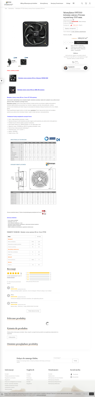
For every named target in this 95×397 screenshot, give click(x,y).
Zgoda (91, 393)
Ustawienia (78, 393)
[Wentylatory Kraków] (33, 171)
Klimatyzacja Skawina (53, 379)
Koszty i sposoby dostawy (11, 383)
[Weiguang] (12, 78)
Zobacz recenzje (82, 21)
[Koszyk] (86, 3)
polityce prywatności (41, 395)
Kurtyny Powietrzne (57, 3)
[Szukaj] (82, 3)
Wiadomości (30, 379)
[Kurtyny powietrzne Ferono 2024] (44, 212)
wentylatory (33, 110)
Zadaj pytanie (12, 337)
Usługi (68, 3)
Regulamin (7, 379)
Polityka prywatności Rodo (11, 385)
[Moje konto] (90, 3)
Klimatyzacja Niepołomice (54, 381)
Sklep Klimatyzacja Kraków (28, 3)
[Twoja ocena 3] (74, 21)
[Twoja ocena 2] (73, 21)
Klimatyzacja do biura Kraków (55, 378)
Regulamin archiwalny (10, 378)
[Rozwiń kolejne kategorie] (73, 3)
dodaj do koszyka (81, 42)
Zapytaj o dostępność (70, 28)
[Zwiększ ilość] (64, 42)
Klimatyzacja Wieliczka (54, 383)
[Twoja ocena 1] (72, 21)
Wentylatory (44, 3)
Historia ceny (66, 34)
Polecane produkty (16, 318)
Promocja (29, 378)
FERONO (71, 23)
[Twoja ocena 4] (76, 21)
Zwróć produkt (8, 389)
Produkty (29, 374)
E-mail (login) (57, 358)
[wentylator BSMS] (12, 89)
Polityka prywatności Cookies (12, 376)
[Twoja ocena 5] (77, 21)
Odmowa (85, 393)
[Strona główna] (8, 3)
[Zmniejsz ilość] (70, 42)
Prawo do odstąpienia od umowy (13, 381)
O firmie (28, 376)
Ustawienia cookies (10, 387)
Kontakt (7, 374)
